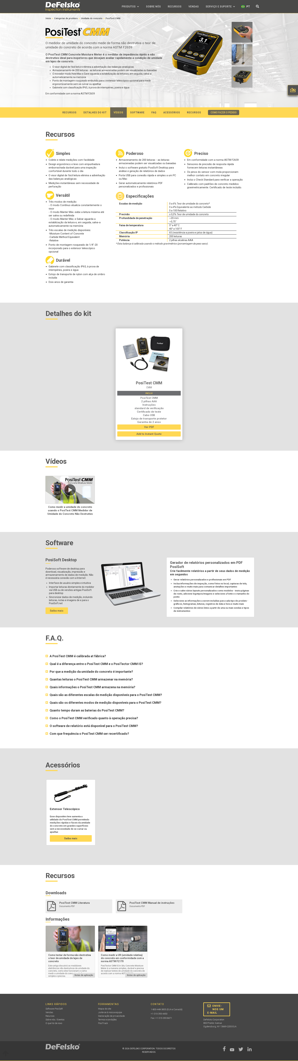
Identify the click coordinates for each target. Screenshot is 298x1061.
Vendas (193, 6)
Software (137, 112)
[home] (63, 6)
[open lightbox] (242, 33)
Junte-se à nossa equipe (110, 1012)
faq (153, 112)
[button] (130, 6)
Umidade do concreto (91, 18)
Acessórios (171, 112)
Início (48, 18)
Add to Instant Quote (149, 433)
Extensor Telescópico (65, 809)
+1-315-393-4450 (159, 1013)
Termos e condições (107, 1019)
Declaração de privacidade (111, 1016)
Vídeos (118, 112)
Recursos (175, 6)
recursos (69, 112)
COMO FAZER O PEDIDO (224, 112)
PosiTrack (103, 1023)
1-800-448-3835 (158, 1009)
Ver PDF (149, 427)
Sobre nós (153, 6)
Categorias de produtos (66, 18)
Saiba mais (56, 610)
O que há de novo (54, 1023)
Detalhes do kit (95, 112)
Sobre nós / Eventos (55, 1019)
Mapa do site (104, 1008)
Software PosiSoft (54, 1008)
